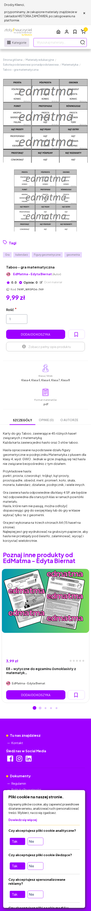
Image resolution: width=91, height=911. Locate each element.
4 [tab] (51, 708)
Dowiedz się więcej (22, 820)
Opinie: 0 (30, 282)
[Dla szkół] (58, 32)
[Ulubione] (75, 31)
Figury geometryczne (47, 254)
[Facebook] (10, 760)
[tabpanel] (45, 636)
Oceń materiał (53, 282)
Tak (14, 841)
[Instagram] (19, 760)
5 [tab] (56, 708)
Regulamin (18, 783)
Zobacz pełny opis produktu (49, 347)
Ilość (10, 309)
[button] (66, 32)
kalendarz (21, 254)
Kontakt (17, 743)
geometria (73, 254)
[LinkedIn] (29, 760)
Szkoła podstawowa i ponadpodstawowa (31, 64)
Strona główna (12, 59)
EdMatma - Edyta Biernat (37, 274)
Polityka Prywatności (26, 790)
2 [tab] (40, 708)
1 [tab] (34, 708)
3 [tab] (45, 708)
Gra (7, 254)
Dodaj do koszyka (35, 334)
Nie (31, 841)
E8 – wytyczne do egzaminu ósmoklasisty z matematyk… (41, 671)
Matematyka (70, 64)
